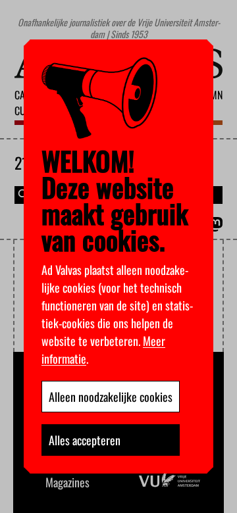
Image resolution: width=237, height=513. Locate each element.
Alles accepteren (84, 440)
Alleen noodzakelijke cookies (110, 396)
